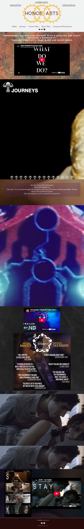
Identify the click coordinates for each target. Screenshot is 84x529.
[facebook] (42, 29)
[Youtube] (39, 29)
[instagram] (44, 29)
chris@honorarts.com (43, 520)
